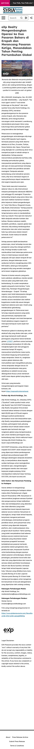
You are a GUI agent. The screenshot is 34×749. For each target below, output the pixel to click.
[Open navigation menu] (3, 18)
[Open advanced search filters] (26, 18)
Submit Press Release (17, 741)
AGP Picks (5, 3)
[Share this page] (31, 18)
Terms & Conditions (17, 746)
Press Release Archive (20, 737)
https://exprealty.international (17, 391)
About (8, 737)
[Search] (21, 18)
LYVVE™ (10, 341)
